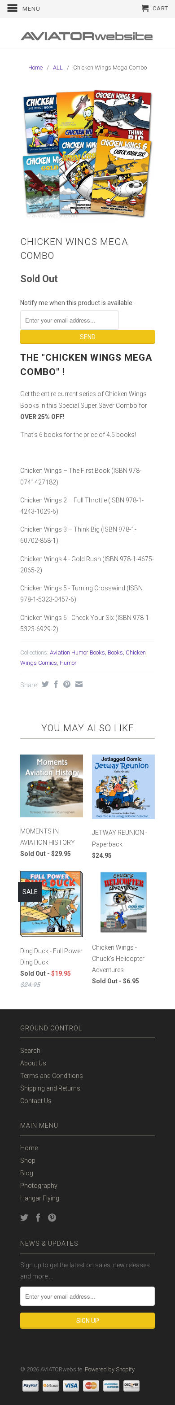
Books (115, 652)
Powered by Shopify (110, 1369)
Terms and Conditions (51, 1075)
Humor (68, 662)
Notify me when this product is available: (77, 302)
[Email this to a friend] (78, 684)
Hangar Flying (39, 1198)
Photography (38, 1185)
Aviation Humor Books (77, 652)
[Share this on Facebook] (55, 684)
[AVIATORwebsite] (87, 33)
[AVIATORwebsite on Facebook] (38, 1217)
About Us (33, 1063)
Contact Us (36, 1100)
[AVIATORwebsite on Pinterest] (52, 1217)
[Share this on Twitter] (44, 684)
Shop (27, 1160)
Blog (26, 1173)
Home (29, 1148)
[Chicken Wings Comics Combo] (87, 155)
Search (30, 1050)
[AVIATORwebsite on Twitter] (24, 1217)
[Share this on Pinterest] (65, 684)
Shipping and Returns (50, 1088)
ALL (58, 67)
